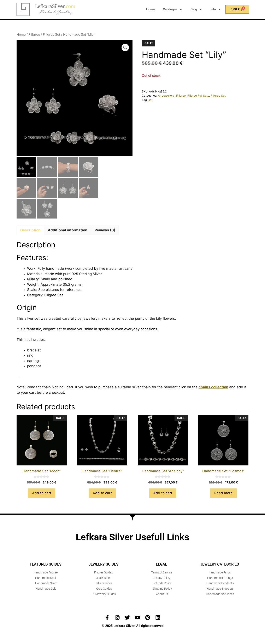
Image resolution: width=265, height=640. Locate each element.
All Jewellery (166, 95)
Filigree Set (51, 34)
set (150, 100)
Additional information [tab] (67, 230)
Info (213, 9)
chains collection (213, 387)
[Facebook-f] (107, 617)
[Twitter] (127, 617)
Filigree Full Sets (198, 95)
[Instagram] (117, 617)
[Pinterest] (147, 617)
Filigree (34, 34)
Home (150, 9)
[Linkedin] (157, 617)
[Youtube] (137, 617)
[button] (125, 47)
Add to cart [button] (41, 493)
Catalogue (170, 9)
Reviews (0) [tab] (105, 230)
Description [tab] (30, 230)
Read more (223, 493)
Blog (194, 9)
